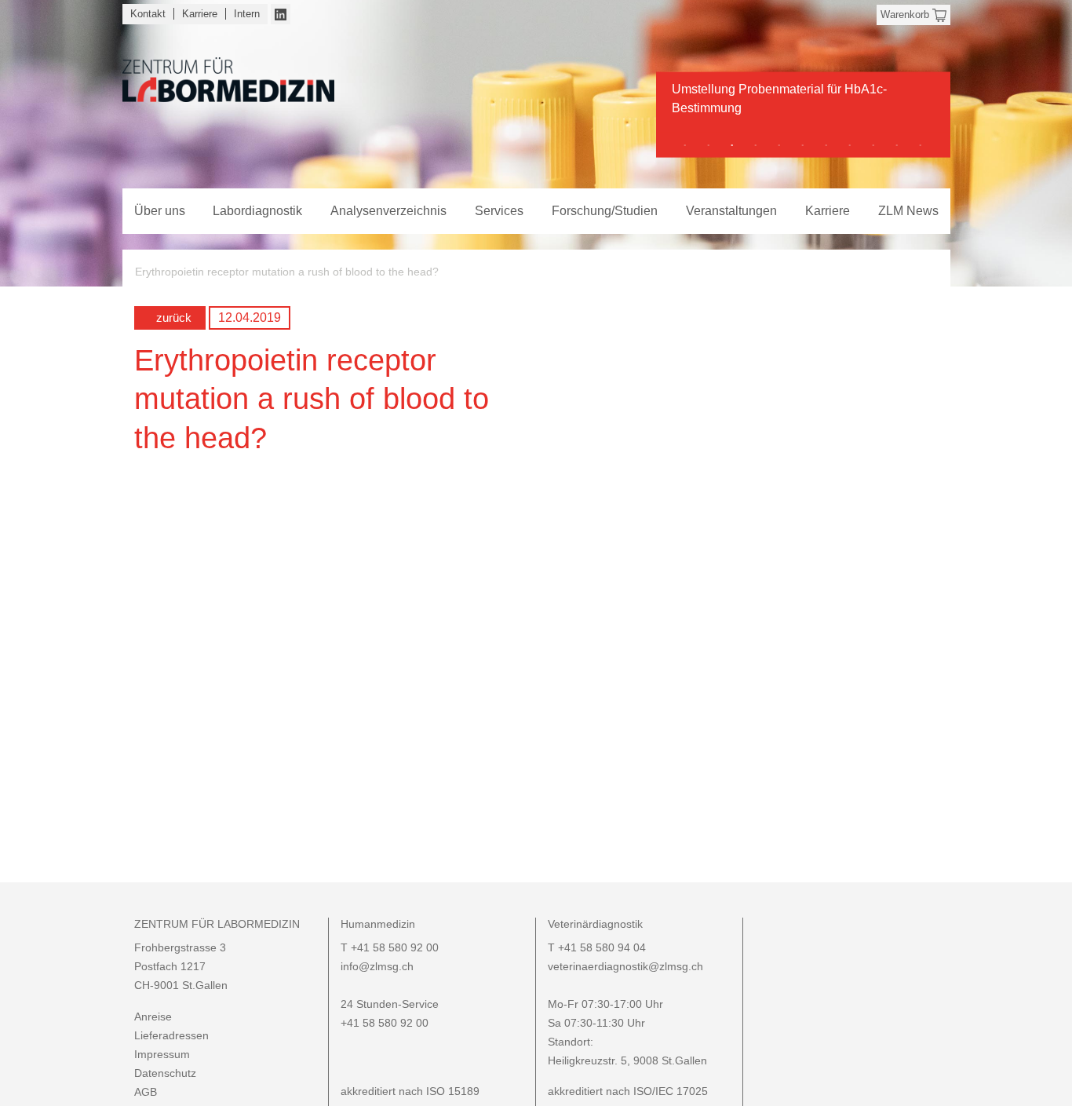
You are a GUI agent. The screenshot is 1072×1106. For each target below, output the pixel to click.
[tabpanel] (803, 104)
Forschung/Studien (605, 210)
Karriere (199, 14)
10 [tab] (897, 145)
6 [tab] (803, 145)
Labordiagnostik (257, 210)
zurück (173, 317)
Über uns (159, 210)
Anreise (153, 1016)
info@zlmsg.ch (377, 966)
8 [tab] (850, 145)
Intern (247, 14)
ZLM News (908, 210)
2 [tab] (708, 145)
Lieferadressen (171, 1035)
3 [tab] (732, 145)
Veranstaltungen (731, 210)
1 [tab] (685, 145)
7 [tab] (826, 145)
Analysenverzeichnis (388, 210)
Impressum (162, 1054)
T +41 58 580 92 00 (390, 947)
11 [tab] (920, 145)
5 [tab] (779, 145)
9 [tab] (873, 145)
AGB (145, 1092)
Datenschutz (165, 1073)
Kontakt (148, 14)
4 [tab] (756, 145)
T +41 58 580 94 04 (597, 947)
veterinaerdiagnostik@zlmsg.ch (625, 966)
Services (499, 210)
